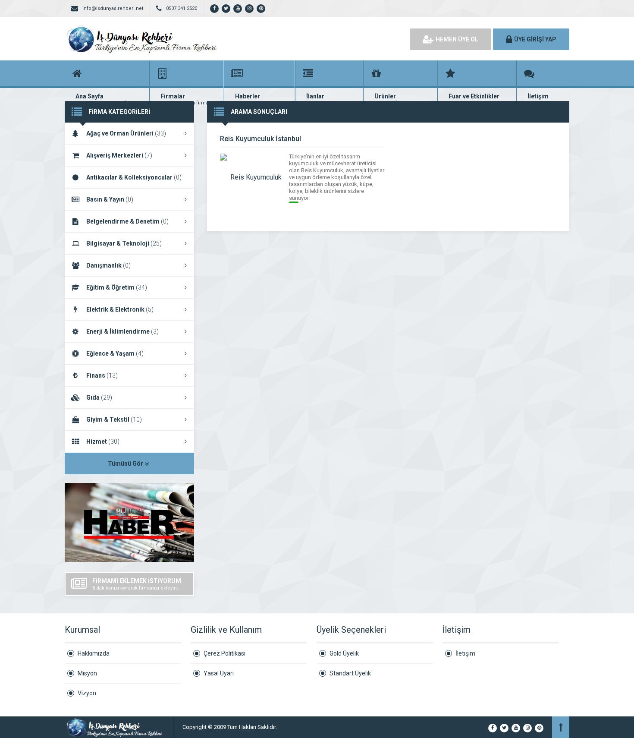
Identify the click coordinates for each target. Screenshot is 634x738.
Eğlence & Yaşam (115, 353)
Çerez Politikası (224, 653)
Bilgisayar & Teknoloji (124, 243)
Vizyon (87, 693)
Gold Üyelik (344, 653)
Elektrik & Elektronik (120, 309)
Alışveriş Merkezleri (119, 155)
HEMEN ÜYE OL (457, 39)
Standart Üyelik (350, 673)
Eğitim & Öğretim (116, 287)
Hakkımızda (94, 653)
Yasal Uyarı (219, 673)
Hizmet (102, 441)
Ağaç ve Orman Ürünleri (126, 133)
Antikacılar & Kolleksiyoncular (134, 177)
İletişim (465, 653)
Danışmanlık (108, 265)
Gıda (99, 397)
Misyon (87, 673)
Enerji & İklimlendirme (122, 331)
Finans (102, 375)
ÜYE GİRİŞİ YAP (535, 39)
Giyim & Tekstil (114, 419)
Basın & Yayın (109, 199)
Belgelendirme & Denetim (127, 221)
